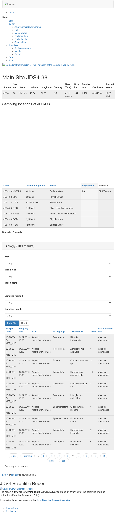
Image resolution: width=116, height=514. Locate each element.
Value (93, 331)
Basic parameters (22, 47)
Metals (17, 50)
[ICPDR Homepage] (38, 64)
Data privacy (12, 507)
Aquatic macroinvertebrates (27, 26)
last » (64, 460)
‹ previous (27, 455)
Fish (16, 29)
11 (104, 455)
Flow (10, 56)
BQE (7, 256)
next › (52, 460)
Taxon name (11, 282)
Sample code (9, 330)
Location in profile (35, 185)
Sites (10, 20)
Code (6, 185)
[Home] (10, 4)
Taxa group (10, 269)
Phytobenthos (21, 35)
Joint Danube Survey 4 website (53, 500)
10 (95, 455)
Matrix (53, 185)
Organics (18, 53)
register (15, 474)
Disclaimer (11, 510)
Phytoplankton (21, 38)
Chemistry (13, 44)
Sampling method (14, 295)
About (11, 59)
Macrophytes (20, 32)
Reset (24, 323)
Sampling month (13, 308)
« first (13, 455)
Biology (11, 23)
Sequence (87, 185)
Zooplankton (20, 41)
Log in (11, 12)
